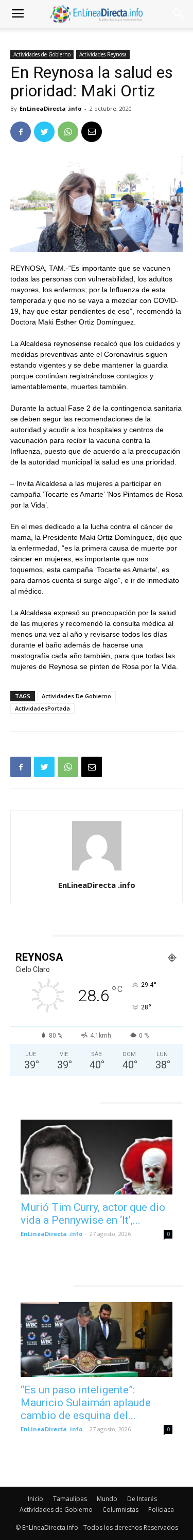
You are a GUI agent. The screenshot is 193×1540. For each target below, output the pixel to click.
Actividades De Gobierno (76, 696)
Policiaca (161, 1509)
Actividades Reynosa (103, 54)
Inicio (35, 1498)
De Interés (142, 1498)
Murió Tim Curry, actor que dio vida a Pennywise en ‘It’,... (93, 1213)
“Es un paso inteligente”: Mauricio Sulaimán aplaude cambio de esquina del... (86, 1403)
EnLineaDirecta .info (50, 108)
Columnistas (120, 1509)
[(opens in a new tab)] (96, 1157)
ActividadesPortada (42, 708)
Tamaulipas (70, 1498)
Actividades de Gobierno (42, 54)
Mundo (107, 1498)
